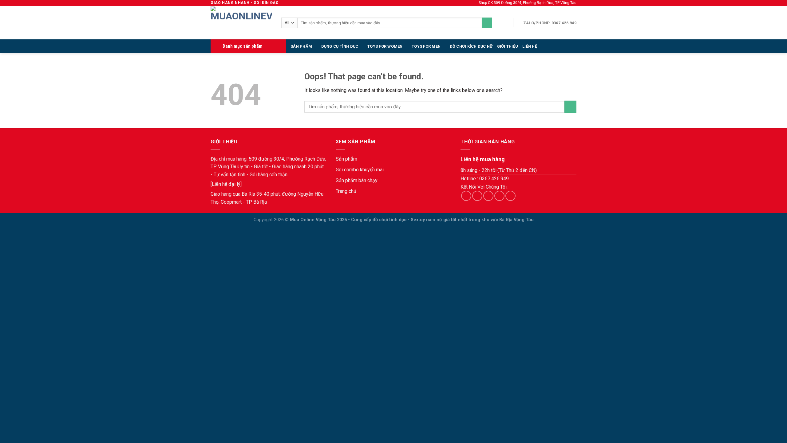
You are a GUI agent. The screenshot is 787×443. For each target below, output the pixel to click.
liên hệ (529, 46)
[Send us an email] (499, 196)
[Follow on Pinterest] (510, 196)
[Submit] (487, 23)
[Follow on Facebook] (466, 196)
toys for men (426, 46)
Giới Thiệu (507, 46)
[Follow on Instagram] (477, 196)
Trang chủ (346, 191)
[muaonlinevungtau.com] (241, 22)
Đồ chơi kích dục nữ (471, 46)
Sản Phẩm (301, 46)
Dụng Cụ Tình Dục (339, 46)
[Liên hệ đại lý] (226, 184)
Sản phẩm (346, 159)
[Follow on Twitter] (488, 196)
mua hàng (236, 159)
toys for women (385, 46)
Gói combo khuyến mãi (360, 170)
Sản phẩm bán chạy (357, 180)
